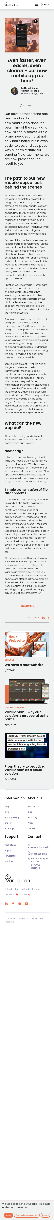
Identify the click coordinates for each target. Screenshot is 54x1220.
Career (31, 828)
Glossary (32, 817)
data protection (19, 1207)
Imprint (8, 822)
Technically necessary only (27, 1215)
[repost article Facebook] (48, 617)
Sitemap (9, 828)
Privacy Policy (12, 817)
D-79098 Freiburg (35, 866)
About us (27, 606)
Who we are (34, 806)
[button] (36, 4)
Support (9, 850)
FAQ (7, 806)
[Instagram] (19, 903)
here (27, 586)
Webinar (9, 861)
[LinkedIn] (6, 903)
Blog (30, 811)
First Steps (10, 845)
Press (30, 822)
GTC (7, 811)
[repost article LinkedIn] (43, 617)
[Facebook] (13, 903)
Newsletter (10, 855)
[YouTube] (26, 903)
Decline (45, 1215)
